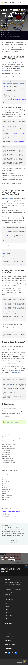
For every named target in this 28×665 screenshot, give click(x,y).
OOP (7, 603)
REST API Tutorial (10, 644)
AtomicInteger (5, 474)
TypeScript (9, 615)
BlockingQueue (5, 491)
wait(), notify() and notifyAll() (8, 448)
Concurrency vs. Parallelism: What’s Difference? (13, 438)
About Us (8, 627)
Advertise (8, 630)
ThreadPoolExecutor (6, 483)
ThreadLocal (5, 479)
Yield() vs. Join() (6, 450)
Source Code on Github (12, 422)
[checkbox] (24, 661)
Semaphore (4, 487)
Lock (3, 476)
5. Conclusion (5, 519)
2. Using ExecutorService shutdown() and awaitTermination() (11, 513)
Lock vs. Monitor (6, 454)
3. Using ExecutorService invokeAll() (10, 516)
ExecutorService (8, 63)
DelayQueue (5, 493)
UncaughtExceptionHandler (8, 458)
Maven (8, 609)
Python (8, 618)
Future (3, 68)
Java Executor (16, 36)
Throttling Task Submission (8, 460)
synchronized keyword (7, 442)
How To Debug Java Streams (10, 570)
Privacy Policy (9, 636)
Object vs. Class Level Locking (9, 444)
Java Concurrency (7, 34)
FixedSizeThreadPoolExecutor (9, 485)
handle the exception (11, 185)
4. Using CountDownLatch (7, 518)
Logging (8, 612)
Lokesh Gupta (6, 30)
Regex (7, 606)
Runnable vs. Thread (7, 446)
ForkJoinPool (5, 499)
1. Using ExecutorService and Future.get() (11, 511)
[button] (21, 3)
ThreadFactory (5, 477)
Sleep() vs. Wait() (6, 452)
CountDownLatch (7, 36)
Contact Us (9, 633)
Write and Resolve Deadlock (8, 462)
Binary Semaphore (6, 489)
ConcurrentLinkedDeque (7, 495)
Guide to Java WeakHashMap (8, 558)
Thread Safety (5, 436)
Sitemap (19, 662)
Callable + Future (6, 456)
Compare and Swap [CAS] (8, 440)
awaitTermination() (8, 198)
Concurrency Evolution (7, 434)
